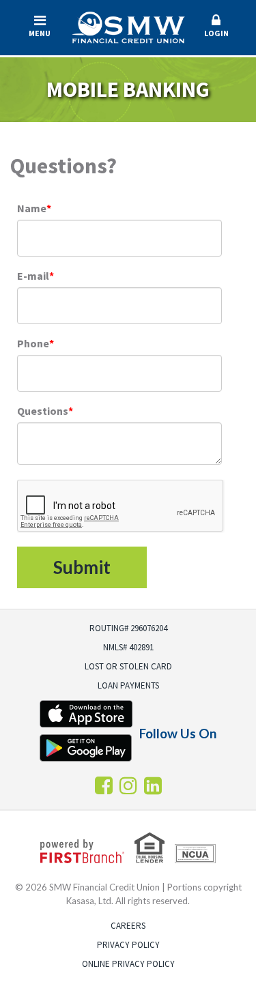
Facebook (104, 785)
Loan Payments (128, 685)
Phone (33, 343)
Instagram (128, 785)
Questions (42, 411)
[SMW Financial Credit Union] (128, 25)
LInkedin (153, 785)
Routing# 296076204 (128, 628)
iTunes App (86, 713)
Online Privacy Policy (128, 963)
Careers (128, 925)
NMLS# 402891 (128, 647)
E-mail (33, 276)
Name (31, 208)
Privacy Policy (128, 944)
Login (216, 33)
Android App (86, 748)
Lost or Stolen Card (128, 666)
